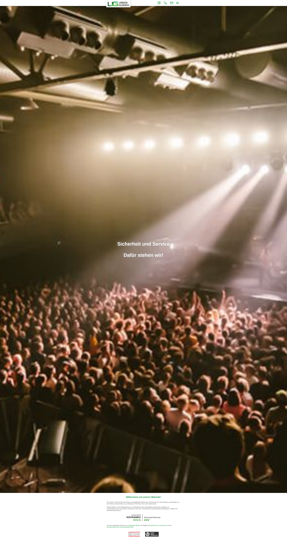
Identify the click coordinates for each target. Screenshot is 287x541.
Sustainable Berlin (134, 525)
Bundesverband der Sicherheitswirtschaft (120, 527)
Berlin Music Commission (159, 525)
